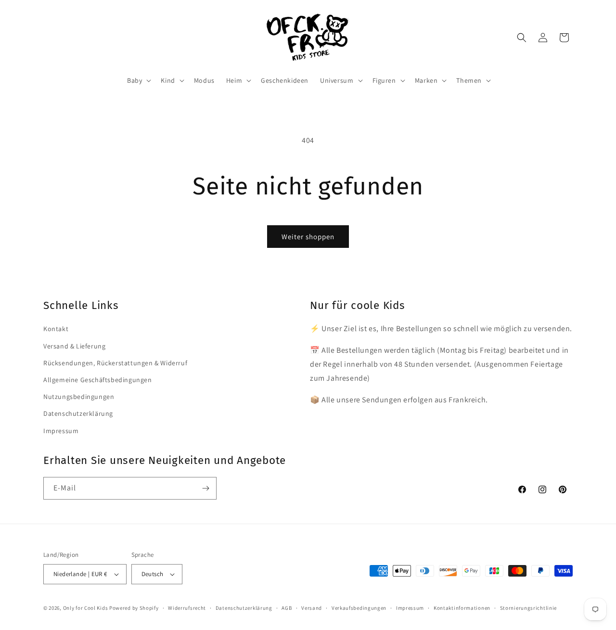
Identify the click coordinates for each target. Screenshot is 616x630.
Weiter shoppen (308, 236)
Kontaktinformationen (462, 607)
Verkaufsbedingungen (359, 607)
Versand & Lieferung (74, 346)
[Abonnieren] (205, 488)
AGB (287, 607)
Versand (311, 607)
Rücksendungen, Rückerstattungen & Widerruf (115, 363)
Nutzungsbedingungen (78, 396)
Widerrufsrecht (187, 607)
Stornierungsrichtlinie (528, 607)
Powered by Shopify (134, 607)
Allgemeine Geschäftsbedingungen (97, 379)
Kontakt (55, 328)
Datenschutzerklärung (78, 413)
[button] (138, 80)
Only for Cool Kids (85, 607)
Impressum (60, 430)
